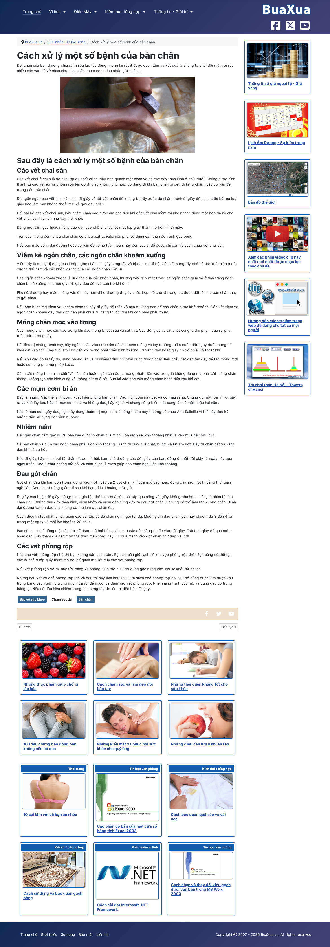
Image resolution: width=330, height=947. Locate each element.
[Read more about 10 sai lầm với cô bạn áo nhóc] (53, 791)
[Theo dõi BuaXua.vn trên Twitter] (290, 25)
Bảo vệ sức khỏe (32, 599)
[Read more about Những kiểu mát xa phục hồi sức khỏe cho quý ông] (127, 720)
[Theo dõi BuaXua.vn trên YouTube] (304, 25)
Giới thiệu (49, 934)
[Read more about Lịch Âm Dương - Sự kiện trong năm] (277, 120)
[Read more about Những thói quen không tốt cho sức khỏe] (201, 660)
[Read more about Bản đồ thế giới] (277, 179)
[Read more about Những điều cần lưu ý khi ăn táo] (201, 720)
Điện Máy (83, 11)
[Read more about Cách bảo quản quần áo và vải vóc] (201, 791)
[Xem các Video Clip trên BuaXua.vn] (231, 613)
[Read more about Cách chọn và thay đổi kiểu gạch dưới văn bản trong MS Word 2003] (201, 865)
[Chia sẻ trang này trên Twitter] (218, 613)
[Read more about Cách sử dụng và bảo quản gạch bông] (53, 869)
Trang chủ (32, 11)
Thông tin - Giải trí (171, 11)
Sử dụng (68, 934)
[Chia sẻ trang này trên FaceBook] (206, 613)
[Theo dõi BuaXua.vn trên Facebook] (275, 25)
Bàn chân (86, 599)
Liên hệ (102, 934)
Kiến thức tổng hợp (123, 11)
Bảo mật (86, 934)
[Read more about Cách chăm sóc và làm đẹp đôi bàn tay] (127, 660)
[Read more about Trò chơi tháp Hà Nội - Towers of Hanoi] (277, 362)
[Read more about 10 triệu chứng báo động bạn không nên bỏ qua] (53, 720)
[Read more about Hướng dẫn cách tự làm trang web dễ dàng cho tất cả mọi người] (277, 298)
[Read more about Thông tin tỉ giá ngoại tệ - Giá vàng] (277, 60)
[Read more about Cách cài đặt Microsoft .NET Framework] (127, 875)
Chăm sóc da (62, 599)
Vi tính (55, 11)
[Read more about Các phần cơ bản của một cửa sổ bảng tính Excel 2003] (127, 797)
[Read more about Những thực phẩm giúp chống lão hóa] (53, 660)
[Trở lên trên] (322, 938)
